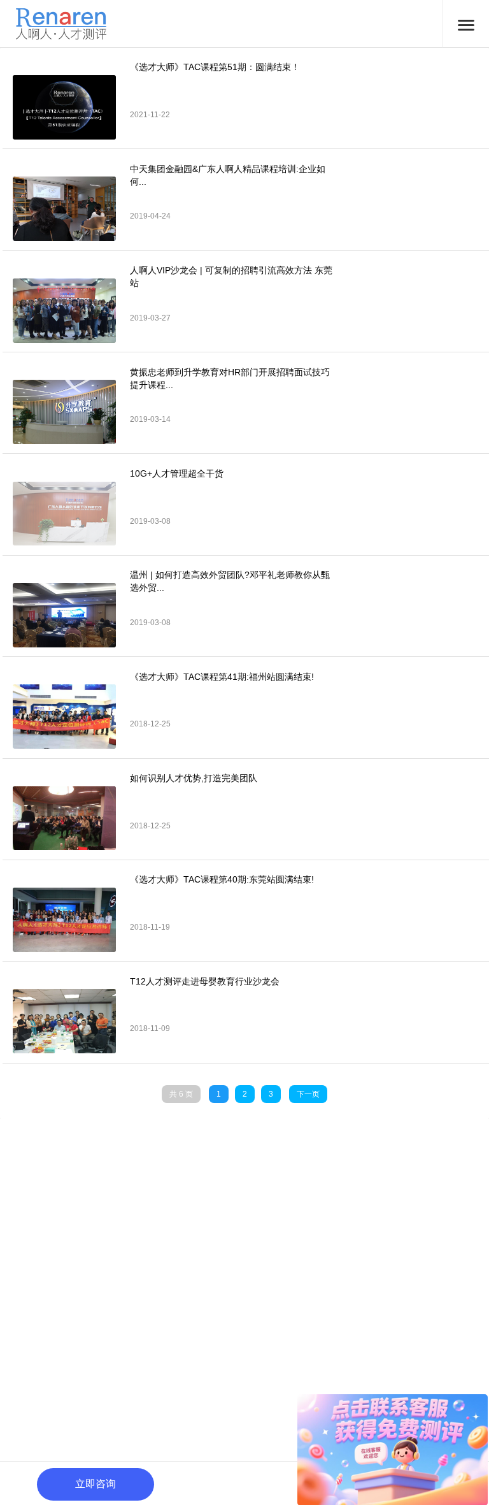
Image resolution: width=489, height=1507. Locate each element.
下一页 (308, 1094)
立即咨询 (95, 1483)
